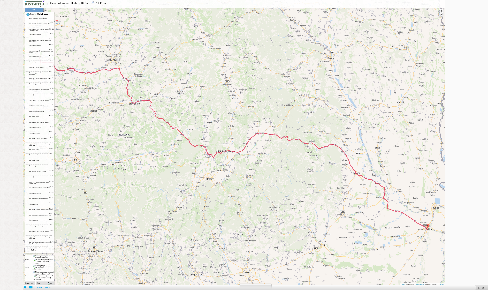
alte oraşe (48, 287)
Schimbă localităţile (62, 16)
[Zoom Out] (441, 14)
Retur (57, 29)
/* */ (53, 135)
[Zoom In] (441, 10)
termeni (39, 287)
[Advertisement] (11, 38)
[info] (26, 287)
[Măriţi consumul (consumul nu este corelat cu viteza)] (44, 277)
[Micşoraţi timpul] (39, 266)
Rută (34, 10)
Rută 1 (57, 21)
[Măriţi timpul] (39, 268)
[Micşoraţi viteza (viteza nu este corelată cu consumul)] (43, 257)
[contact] (32, 287)
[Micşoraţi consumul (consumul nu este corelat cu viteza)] (43, 273)
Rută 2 (57, 24)
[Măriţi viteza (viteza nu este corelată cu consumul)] (44, 261)
